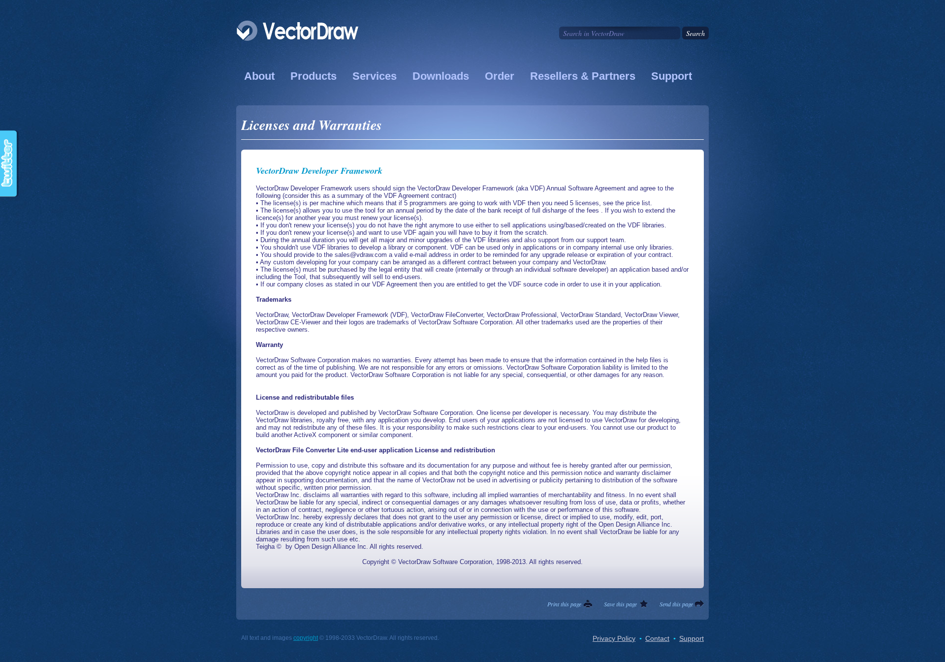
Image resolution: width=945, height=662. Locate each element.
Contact (657, 638)
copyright (305, 637)
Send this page (676, 604)
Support (671, 76)
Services (374, 76)
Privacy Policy (614, 638)
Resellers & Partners (582, 76)
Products (313, 76)
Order (499, 76)
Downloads (440, 76)
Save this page (620, 604)
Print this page (564, 604)
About (259, 76)
